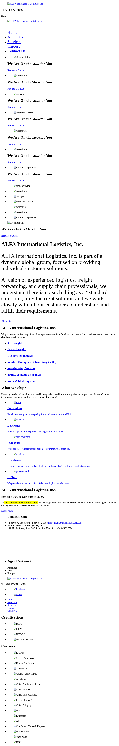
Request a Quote (15, 70)
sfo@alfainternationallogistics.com (65, 522)
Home (12, 32)
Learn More (7, 510)
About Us (15, 37)
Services (14, 41)
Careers (13, 46)
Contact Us (16, 51)
